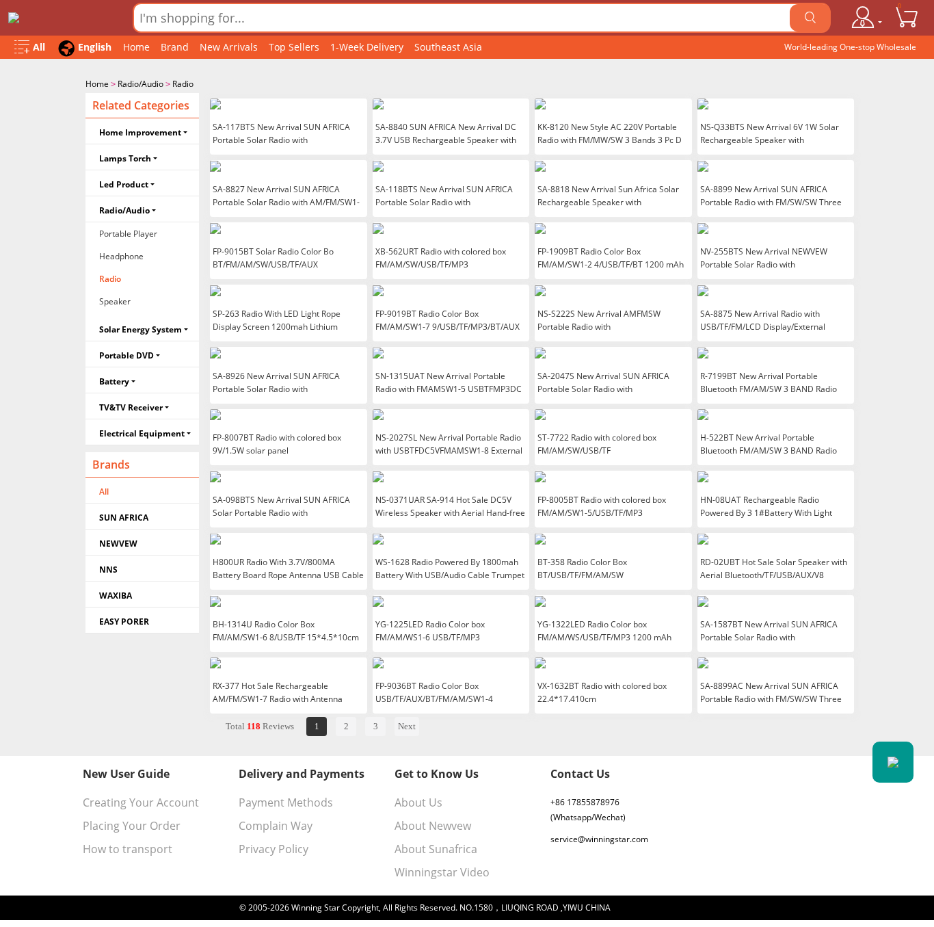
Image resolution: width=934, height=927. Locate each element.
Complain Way (275, 825)
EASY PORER (124, 621)
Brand (175, 46)
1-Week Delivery (366, 46)
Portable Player (128, 233)
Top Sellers (294, 46)
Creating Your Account (141, 802)
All (104, 491)
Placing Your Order (132, 825)
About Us (418, 802)
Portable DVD (126, 355)
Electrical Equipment (142, 433)
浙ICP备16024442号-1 (654, 907)
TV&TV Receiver (131, 407)
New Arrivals (229, 46)
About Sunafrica (436, 849)
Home (136, 46)
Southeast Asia (448, 46)
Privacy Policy (273, 849)
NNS (108, 569)
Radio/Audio (140, 84)
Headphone (121, 256)
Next (407, 726)
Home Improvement (140, 132)
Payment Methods (286, 802)
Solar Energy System (140, 329)
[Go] (810, 17)
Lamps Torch (125, 158)
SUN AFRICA (123, 517)
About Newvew (433, 825)
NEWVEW (118, 543)
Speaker (115, 301)
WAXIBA (115, 595)
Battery (114, 381)
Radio (183, 84)
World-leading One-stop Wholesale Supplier (850, 50)
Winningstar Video (442, 872)
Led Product (123, 184)
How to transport (127, 849)
